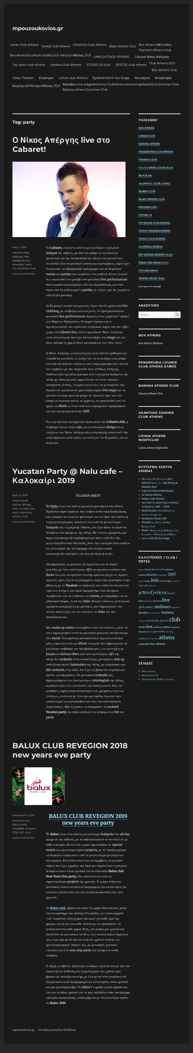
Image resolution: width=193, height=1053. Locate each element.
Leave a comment (23, 273)
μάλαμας (148, 601)
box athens (157, 644)
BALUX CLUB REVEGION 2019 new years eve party (88, 819)
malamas (157, 627)
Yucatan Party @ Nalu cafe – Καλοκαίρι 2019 (67, 476)
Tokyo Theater (23, 78)
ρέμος (171, 593)
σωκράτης (175, 607)
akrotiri (143, 612)
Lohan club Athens (73, 78)
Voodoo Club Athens (65, 65)
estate (142, 627)
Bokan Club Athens (153, 498)
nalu (15, 508)
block (141, 601)
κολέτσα (154, 638)
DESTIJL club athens (131, 65)
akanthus (26, 512)
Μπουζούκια (148, 671)
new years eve (21, 820)
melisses (163, 606)
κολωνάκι (18, 264)
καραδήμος (162, 575)
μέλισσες (146, 606)
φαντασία (159, 631)
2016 (154, 580)
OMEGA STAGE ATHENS (111, 57)
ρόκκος (141, 569)
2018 (15, 832)
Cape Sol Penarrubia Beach (157, 490)
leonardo (157, 601)
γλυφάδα (18, 828)
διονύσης (169, 632)
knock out (150, 569)
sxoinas (142, 575)
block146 (23, 268)
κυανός (159, 569)
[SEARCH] (177, 314)
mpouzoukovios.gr (37, 28)
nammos (175, 627)
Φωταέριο (142, 78)
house (24, 500)
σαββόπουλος (144, 638)
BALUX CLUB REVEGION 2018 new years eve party (70, 750)
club (32, 268)
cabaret (17, 252)
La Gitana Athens (152, 494)
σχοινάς (176, 581)
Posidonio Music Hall (154, 518)
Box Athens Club (164, 70)
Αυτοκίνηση (163, 78)
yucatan (24, 508)
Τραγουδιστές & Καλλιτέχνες (158, 679)
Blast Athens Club (122, 46)
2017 (21, 832)
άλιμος (26, 504)
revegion (30, 828)
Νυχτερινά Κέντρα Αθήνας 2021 (36, 86)
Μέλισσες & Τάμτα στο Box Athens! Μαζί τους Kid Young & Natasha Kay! (160, 482)
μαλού (141, 581)
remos (166, 627)
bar (28, 260)
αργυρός (144, 585)
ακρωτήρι (165, 580)
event (15, 500)
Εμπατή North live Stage (111, 78)
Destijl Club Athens (55, 46)
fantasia (167, 612)
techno (16, 504)
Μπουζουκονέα (150, 675)
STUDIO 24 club (98, 65)
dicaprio (142, 632)
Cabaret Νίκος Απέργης (151, 57)
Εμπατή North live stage (155, 538)
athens (16, 516)
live (14, 268)
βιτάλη (150, 632)
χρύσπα (164, 620)
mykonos (168, 569)
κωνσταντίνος (154, 613)
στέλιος (142, 621)
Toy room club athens (28, 65)
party (28, 264)
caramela (144, 644)
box (149, 626)
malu (147, 581)
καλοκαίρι (152, 620)
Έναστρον (46, 78)
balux (15, 824)
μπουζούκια (153, 591)
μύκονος (152, 585)
